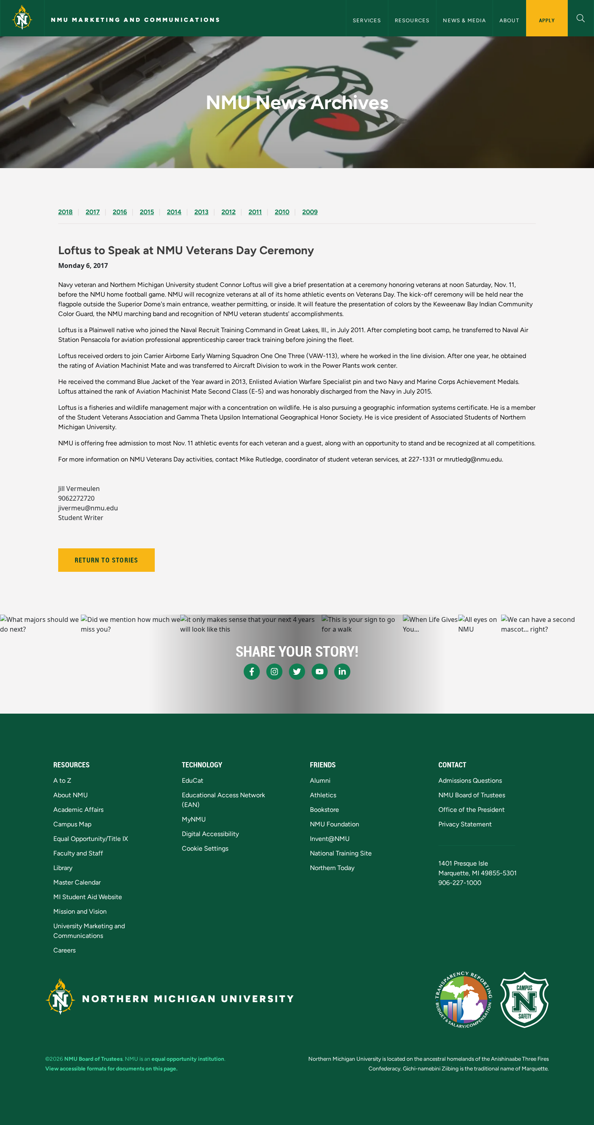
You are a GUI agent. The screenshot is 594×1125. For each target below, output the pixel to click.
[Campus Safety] (524, 999)
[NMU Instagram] (274, 672)
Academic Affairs (78, 809)
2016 (120, 212)
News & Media (464, 20)
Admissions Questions (470, 780)
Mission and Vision (80, 911)
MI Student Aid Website (87, 897)
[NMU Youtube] (320, 672)
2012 (228, 212)
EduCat (192, 780)
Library (62, 868)
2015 (147, 212)
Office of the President (471, 809)
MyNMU (194, 819)
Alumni (320, 780)
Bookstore (324, 809)
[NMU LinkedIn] (342, 672)
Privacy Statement (465, 824)
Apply (547, 20)
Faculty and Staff (78, 853)
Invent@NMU (330, 839)
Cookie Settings (205, 848)
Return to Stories (106, 560)
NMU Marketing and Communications (136, 19)
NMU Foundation (334, 824)
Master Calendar (77, 882)
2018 (65, 212)
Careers (64, 950)
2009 (310, 212)
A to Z (62, 780)
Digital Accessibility (210, 834)
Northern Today (332, 868)
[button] (581, 17)
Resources (412, 20)
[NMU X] (297, 672)
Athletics (323, 795)
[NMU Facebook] (252, 672)
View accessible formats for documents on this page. (111, 1068)
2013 (201, 212)
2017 (93, 212)
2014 (174, 212)
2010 (282, 212)
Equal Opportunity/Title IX (90, 839)
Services (367, 20)
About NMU (70, 795)
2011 (255, 212)
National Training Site (341, 853)
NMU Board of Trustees (471, 795)
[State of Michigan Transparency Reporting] (463, 999)
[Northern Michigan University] (22, 18)
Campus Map (72, 824)
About (509, 20)
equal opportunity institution (188, 1058)
